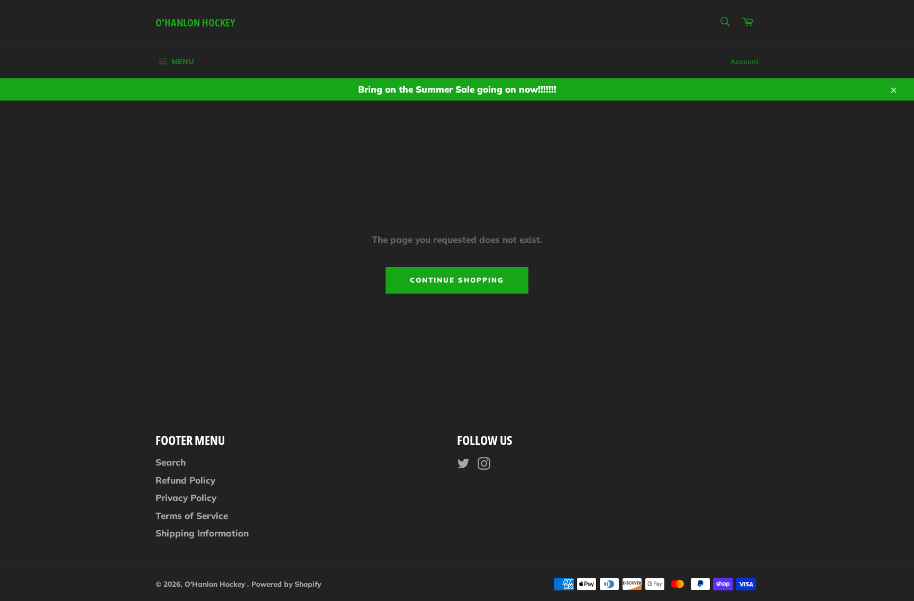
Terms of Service (192, 515)
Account (744, 61)
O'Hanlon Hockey (195, 22)
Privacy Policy (186, 497)
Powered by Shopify (286, 583)
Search (171, 462)
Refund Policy (185, 480)
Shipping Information (202, 533)
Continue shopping (457, 280)
